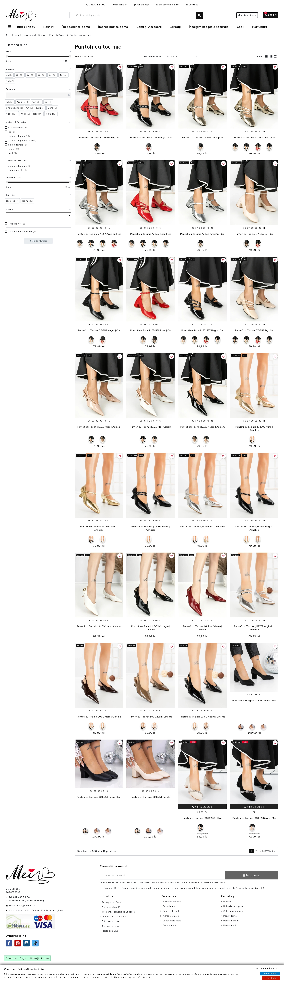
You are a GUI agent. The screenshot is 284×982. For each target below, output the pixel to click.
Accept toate (269, 973)
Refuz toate (270, 978)
